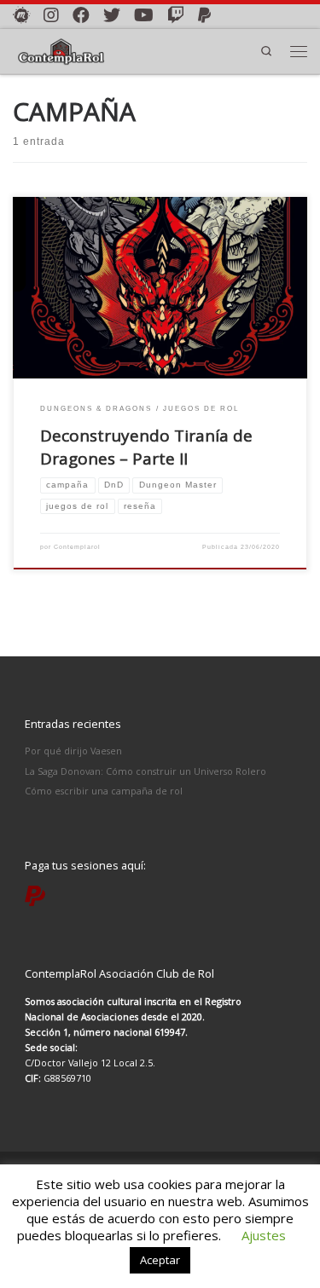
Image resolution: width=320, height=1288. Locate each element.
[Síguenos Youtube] (144, 15)
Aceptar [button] (160, 1260)
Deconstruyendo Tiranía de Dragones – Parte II (146, 447)
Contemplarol (77, 547)
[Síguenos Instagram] (51, 15)
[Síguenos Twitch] (175, 15)
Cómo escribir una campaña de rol (104, 790)
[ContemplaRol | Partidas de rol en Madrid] (61, 49)
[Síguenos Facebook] (81, 15)
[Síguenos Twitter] (111, 15)
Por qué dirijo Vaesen (73, 750)
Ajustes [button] (263, 1235)
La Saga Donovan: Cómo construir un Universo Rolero (145, 771)
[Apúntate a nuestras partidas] (21, 15)
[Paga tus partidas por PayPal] (204, 15)
